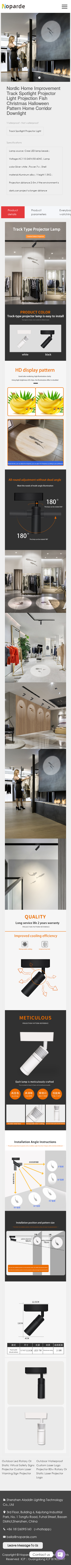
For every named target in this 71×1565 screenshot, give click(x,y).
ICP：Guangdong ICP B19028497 (43, 1559)
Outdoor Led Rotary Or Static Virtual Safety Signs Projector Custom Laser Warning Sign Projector (18, 1467)
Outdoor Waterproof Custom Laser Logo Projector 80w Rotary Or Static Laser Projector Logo (51, 1469)
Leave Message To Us (23, 1545)
